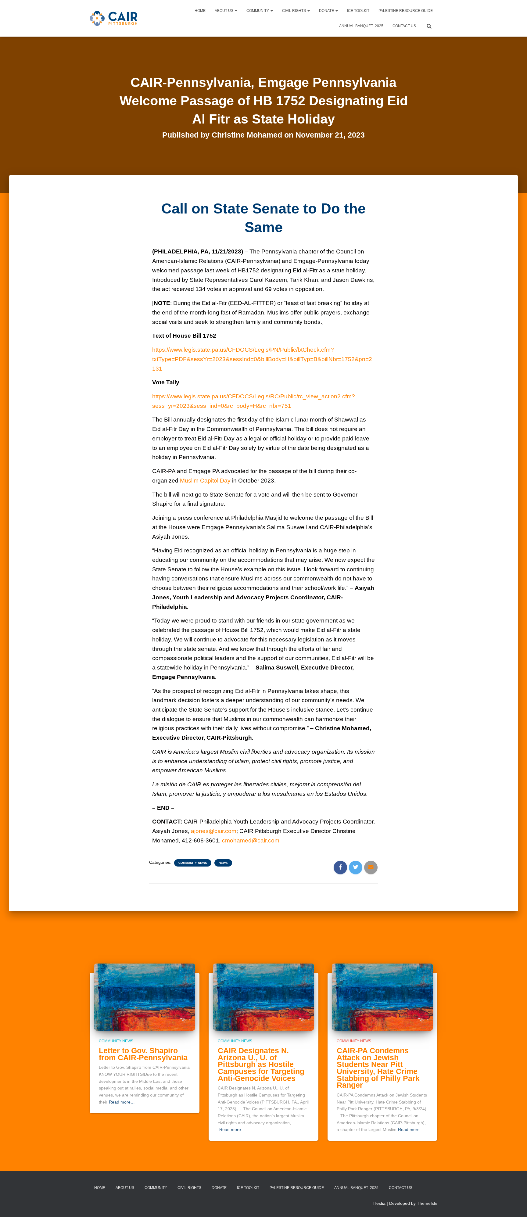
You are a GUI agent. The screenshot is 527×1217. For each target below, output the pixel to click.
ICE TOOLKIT (358, 11)
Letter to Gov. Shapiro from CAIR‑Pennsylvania (143, 1054)
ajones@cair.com (213, 831)
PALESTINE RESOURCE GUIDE (405, 11)
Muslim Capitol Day (205, 480)
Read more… (122, 1102)
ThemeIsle (427, 1203)
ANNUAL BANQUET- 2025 (361, 26)
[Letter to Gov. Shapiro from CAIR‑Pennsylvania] (144, 996)
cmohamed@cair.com (250, 840)
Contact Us (404, 26)
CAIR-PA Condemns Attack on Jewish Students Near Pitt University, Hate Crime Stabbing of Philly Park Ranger (378, 1067)
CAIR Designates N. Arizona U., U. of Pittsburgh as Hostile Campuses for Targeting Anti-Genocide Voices (261, 1064)
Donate (327, 11)
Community (258, 11)
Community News (192, 862)
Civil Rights (294, 11)
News (223, 862)
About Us (224, 11)
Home (200, 11)
